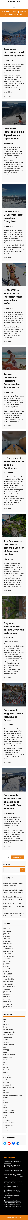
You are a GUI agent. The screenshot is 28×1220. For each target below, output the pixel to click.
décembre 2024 (9, 979)
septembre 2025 (9, 956)
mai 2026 (6, 936)
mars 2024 (7, 1002)
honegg (6, 1050)
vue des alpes (8, 1125)
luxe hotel (6, 1070)
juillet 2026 (7, 931)
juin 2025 (6, 964)
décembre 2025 (9, 949)
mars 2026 (7, 941)
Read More (7, 96)
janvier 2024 (7, 1007)
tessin (5, 1108)
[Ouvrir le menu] (14, 7)
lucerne (6, 1065)
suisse (5, 1103)
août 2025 (7, 959)
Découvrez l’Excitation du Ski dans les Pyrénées (14, 52)
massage (6, 1075)
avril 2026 (6, 939)
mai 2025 (6, 966)
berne (5, 1027)
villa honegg (7, 1120)
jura (4, 1062)
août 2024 (7, 989)
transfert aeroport (9, 1110)
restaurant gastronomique (12, 1095)
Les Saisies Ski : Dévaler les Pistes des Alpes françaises (14, 216)
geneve (6, 1042)
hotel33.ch (14, 1)
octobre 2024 (8, 984)
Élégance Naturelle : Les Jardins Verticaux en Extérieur (14, 628)
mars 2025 (7, 971)
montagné (7, 1085)
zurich (5, 1130)
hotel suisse (7, 1057)
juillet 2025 (7, 961)
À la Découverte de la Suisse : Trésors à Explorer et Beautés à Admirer (14, 548)
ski (4, 1100)
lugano (5, 1067)
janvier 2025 (7, 976)
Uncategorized (8, 1113)
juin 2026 (6, 934)
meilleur (6, 1080)
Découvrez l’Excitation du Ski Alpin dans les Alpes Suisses (14, 133)
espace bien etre (9, 1032)
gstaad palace (8, 1045)
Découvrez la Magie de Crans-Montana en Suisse (13, 715)
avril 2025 (6, 969)
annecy (6, 1024)
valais (5, 1115)
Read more (21, 1167)
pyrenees (6, 1093)
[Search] (22, 870)
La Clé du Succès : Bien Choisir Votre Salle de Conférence (14, 463)
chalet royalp (8, 1029)
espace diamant (9, 1035)
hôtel (5, 1052)
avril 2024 (6, 999)
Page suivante (17, 857)
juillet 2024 (7, 992)
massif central (8, 1077)
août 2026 (6, 929)
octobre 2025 (8, 954)
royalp (5, 1098)
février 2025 (7, 974)
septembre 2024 (9, 987)
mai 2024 (6, 997)
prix (4, 1090)
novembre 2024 (8, 982)
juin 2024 (6, 994)
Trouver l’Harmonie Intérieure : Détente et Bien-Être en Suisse (13, 381)
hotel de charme (9, 1055)
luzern (5, 1072)
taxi (4, 1105)
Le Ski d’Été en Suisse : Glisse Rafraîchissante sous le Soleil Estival (13, 297)
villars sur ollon (8, 1123)
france (5, 1040)
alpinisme (6, 1022)
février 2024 (7, 1004)
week (5, 1128)
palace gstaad (8, 1087)
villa (4, 1118)
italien (5, 1060)
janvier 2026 (7, 946)
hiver (5, 1047)
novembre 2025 (8, 951)
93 (8, 857)
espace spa (7, 1037)
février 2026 (7, 944)
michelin (6, 1082)
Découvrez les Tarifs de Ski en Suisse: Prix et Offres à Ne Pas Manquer (12, 802)
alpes (5, 1019)
